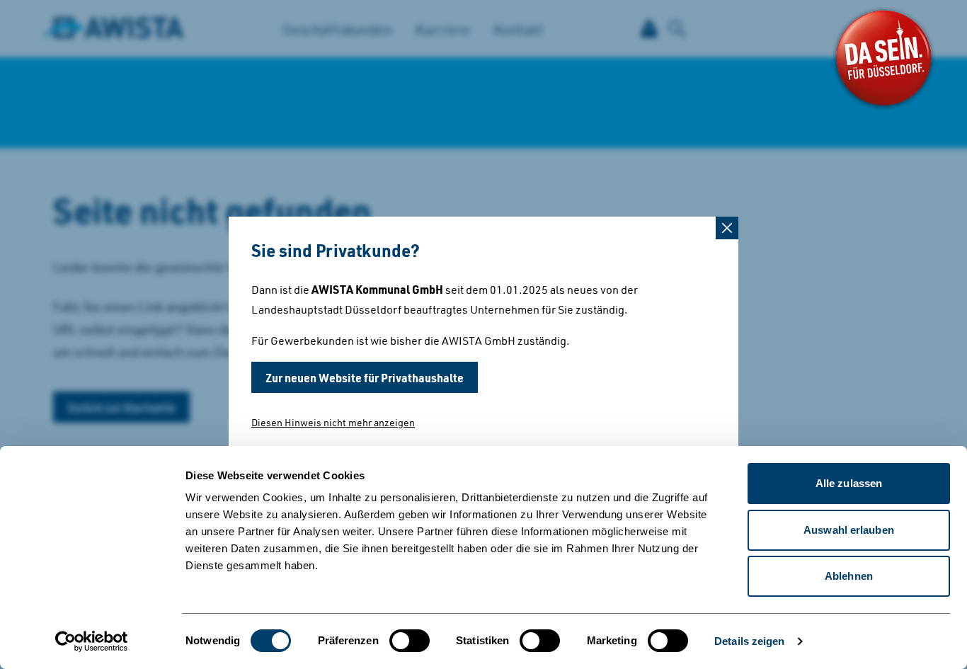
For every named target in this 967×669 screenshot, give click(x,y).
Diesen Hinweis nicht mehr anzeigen (333, 422)
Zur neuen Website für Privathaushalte (364, 377)
